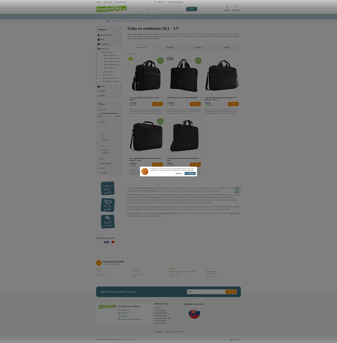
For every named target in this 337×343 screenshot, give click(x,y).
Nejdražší (198, 47)
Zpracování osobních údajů (163, 318)
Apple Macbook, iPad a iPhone (110, 78)
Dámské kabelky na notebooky (110, 81)
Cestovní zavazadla (105, 35)
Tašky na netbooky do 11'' (111, 55)
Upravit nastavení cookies (131, 339)
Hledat (191, 9)
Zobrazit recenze (115, 264)
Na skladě (104, 126)
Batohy (102, 39)
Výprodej (102, 91)
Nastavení (178, 173)
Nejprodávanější (141, 47)
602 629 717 (124, 316)
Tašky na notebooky (107, 52)
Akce (103, 129)
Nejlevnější (170, 47)
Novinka (104, 132)
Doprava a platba (108, 2)
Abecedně (226, 47)
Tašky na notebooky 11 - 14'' (112, 58)
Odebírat (231, 292)
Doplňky (102, 86)
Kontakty (98, 2)
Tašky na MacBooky (109, 68)
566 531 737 (124, 313)
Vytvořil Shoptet (237, 339)
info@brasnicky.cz (126, 310)
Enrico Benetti (105, 153)
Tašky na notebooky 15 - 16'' (112, 61)
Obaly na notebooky (107, 72)
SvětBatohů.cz (159, 332)
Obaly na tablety (106, 75)
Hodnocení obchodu (161, 321)
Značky (102, 95)
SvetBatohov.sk (169, 332)
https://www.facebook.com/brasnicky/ (131, 319)
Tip (102, 134)
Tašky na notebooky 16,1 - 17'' (112, 65)
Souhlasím (191, 173)
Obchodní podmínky (161, 315)
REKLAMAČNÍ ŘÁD (161, 323)
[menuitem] (105, 16)
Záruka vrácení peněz (120, 2)
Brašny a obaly (104, 49)
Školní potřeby (104, 44)
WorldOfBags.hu (179, 332)
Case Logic (104, 150)
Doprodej (104, 140)
